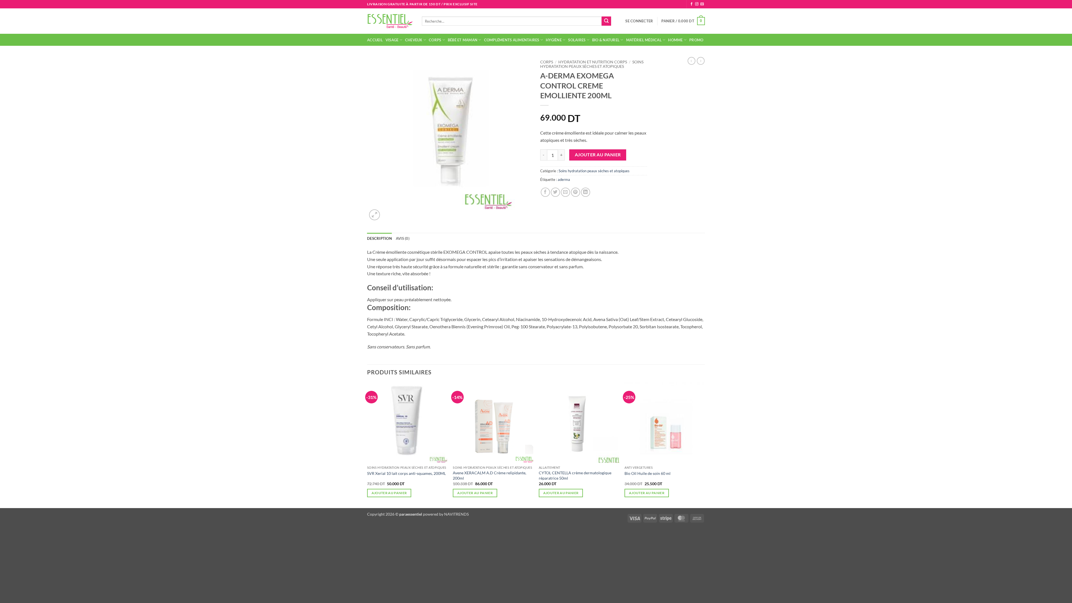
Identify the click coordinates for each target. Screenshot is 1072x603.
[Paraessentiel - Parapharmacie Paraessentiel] (390, 21)
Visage (392, 40)
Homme (675, 40)
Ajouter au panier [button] (389, 493)
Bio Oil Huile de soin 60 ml (647, 473)
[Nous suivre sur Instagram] (696, 4)
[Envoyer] (606, 21)
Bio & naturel (605, 40)
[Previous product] (701, 61)
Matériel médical (644, 40)
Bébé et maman (462, 40)
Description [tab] (379, 238)
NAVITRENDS (456, 514)
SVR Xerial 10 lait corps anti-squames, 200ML (406, 473)
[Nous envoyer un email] (702, 4)
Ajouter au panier (598, 154)
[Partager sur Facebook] (545, 192)
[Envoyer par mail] (565, 192)
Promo (696, 40)
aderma (564, 179)
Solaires (576, 40)
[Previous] (367, 445)
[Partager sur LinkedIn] (585, 192)
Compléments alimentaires (511, 40)
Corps (435, 40)
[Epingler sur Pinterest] (575, 192)
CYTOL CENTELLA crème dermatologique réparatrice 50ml (575, 475)
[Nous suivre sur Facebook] (691, 4)
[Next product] (691, 61)
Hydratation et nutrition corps (592, 62)
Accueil (375, 40)
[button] (639, 21)
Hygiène (554, 40)
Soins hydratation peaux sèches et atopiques (591, 64)
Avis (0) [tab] (403, 238)
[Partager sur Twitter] (555, 192)
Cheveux (413, 40)
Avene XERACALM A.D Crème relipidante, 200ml (489, 475)
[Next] (704, 445)
